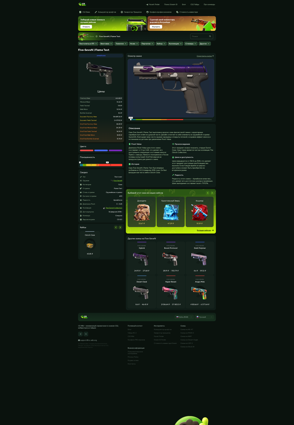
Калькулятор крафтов (163, 329)
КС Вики (90, 36)
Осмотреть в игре (204, 56)
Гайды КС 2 (132, 333)
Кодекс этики (133, 360)
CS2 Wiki (131, 336)
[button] (88, 44)
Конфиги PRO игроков (136, 340)
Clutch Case (90, 235)
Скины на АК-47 (186, 329)
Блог (129, 329)
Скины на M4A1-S (187, 333)
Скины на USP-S (186, 343)
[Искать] (210, 36)
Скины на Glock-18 (187, 347)
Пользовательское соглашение (135, 352)
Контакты (132, 364)
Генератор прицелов (162, 333)
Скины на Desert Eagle (189, 340)
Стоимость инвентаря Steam (165, 343)
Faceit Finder (159, 336)
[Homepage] (82, 4)
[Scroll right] (120, 227)
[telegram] (80, 334)
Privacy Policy (133, 357)
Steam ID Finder (160, 340)
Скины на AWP (186, 336)
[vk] (86, 334)
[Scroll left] (116, 227)
